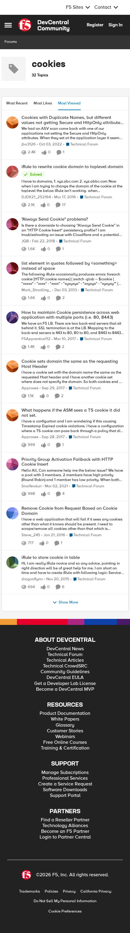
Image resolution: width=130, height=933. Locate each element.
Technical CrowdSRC (65, 666)
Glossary (65, 725)
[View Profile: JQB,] (12, 224)
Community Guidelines (65, 672)
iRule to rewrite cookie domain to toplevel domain (72, 166)
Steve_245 (30, 535)
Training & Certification (65, 748)
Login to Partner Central (65, 837)
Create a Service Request (65, 784)
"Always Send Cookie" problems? (54, 219)
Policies (51, 891)
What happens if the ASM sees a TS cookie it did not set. (70, 413)
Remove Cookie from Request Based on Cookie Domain (69, 511)
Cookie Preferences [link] (65, 911)
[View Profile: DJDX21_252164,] (12, 172)
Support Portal (65, 795)
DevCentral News (65, 649)
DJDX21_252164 (36, 197)
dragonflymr (32, 579)
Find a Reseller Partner (65, 820)
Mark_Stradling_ (36, 290)
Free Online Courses (65, 742)
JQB (25, 241)
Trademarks (29, 891)
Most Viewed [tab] (69, 103)
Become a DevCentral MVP (65, 689)
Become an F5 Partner (65, 831)
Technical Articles (65, 660)
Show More (68, 602)
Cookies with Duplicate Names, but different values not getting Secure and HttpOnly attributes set (71, 120)
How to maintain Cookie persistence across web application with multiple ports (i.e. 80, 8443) (70, 315)
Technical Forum (65, 655)
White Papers (65, 719)
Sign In (115, 24)
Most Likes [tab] (43, 103)
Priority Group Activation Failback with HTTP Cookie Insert (67, 462)
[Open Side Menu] (8, 25)
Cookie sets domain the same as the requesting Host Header (69, 364)
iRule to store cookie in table (50, 557)
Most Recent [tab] (17, 103)
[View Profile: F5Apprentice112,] (12, 317)
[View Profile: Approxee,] (12, 366)
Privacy (69, 891)
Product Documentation (65, 713)
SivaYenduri (31, 486)
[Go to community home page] (43, 25)
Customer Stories (65, 731)
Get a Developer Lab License (65, 683)
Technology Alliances (65, 826)
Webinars (65, 737)
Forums (11, 42)
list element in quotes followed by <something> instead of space (69, 266)
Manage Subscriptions (65, 772)
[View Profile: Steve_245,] (12, 513)
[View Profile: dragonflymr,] (12, 562)
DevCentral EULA (65, 677)
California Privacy (95, 891)
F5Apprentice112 (35, 339)
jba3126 (28, 144)
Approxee (29, 388)
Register (95, 24)
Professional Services (65, 778)
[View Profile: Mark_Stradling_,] (12, 268)
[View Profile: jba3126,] (12, 122)
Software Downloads (65, 790)
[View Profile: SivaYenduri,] (12, 464)
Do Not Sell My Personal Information (65, 901)
